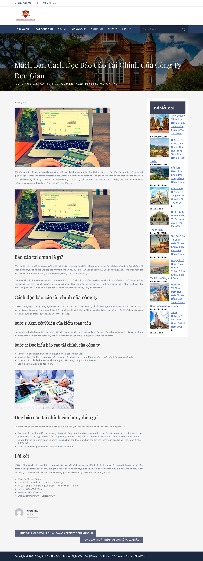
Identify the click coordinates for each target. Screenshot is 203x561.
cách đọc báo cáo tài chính (98, 179)
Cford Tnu (32, 510)
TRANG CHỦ (23, 29)
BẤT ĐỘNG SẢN (44, 29)
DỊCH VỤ (62, 29)
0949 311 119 (24, 3)
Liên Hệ (126, 29)
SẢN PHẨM (97, 29)
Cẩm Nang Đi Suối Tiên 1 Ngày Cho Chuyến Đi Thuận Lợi (177, 195)
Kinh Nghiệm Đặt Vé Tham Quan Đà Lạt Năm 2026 (178, 319)
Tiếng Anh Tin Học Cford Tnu (51, 556)
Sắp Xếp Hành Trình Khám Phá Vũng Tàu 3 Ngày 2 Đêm (178, 174)
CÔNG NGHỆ (79, 29)
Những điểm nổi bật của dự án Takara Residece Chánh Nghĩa (55, 533)
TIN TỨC (112, 29)
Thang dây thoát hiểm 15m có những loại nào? (111, 539)
